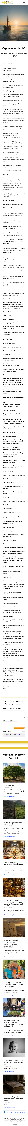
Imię (4, 720)
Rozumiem (14, 1124)
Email (11, 720)
